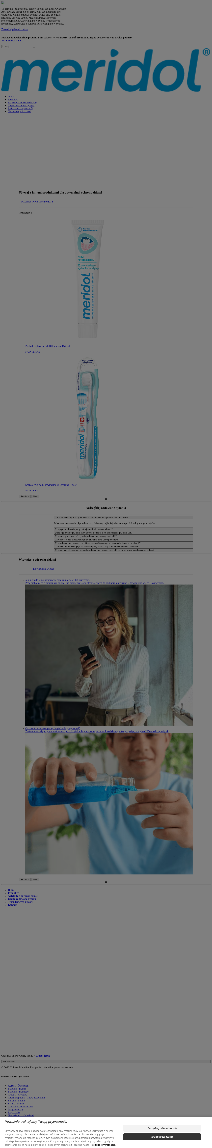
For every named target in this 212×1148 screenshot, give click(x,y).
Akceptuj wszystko (162, 1136)
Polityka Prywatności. (103, 1144)
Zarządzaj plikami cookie (162, 1128)
